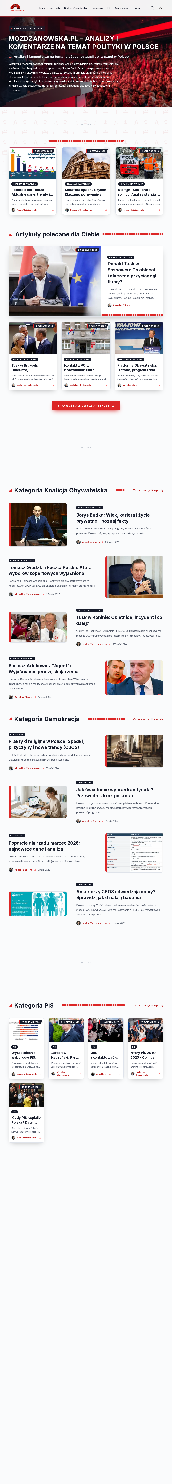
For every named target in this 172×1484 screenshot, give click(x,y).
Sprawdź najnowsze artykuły (84, 405)
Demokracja (97, 7)
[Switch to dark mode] (160, 8)
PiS (108, 7)
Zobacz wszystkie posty (148, 490)
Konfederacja (121, 7)
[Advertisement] (86, 124)
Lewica (136, 7)
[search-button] (152, 8)
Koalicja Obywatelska (75, 7)
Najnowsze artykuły (49, 7)
